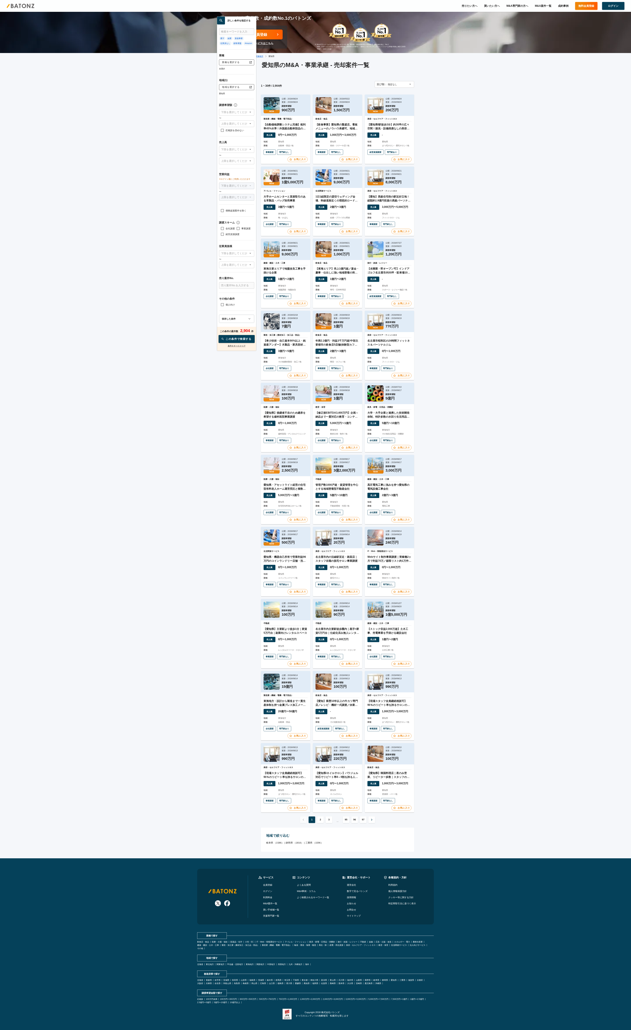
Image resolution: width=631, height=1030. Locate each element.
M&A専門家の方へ (517, 5)
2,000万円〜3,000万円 (333, 999)
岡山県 (254, 983)
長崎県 (333, 983)
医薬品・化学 (236, 942)
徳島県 (280, 983)
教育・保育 (383, 945)
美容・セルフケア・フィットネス (361, 945)
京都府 (420, 980)
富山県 (333, 980)
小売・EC (249, 942)
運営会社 (351, 885)
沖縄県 (378, 983)
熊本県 (341, 983)
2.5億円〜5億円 (204, 1002)
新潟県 (324, 980)
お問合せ (351, 909)
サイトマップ (354, 915)
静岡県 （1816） (294, 842)
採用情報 (351, 897)
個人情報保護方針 (397, 891)
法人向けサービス (417, 945)
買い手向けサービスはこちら (256, 43)
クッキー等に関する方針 (401, 897)
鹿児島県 (369, 983)
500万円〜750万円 (267, 999)
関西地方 (260, 964)
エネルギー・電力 (402, 942)
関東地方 (220, 964)
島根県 (246, 983)
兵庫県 (209, 983)
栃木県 (270, 980)
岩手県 (218, 980)
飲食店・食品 (203, 942)
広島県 (263, 983)
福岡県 (315, 983)
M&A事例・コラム (306, 891)
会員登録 (267, 885)
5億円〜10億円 (220, 1002)
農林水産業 (418, 942)
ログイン (267, 891)
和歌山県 (227, 983)
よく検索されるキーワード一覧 (313, 897)
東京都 (305, 980)
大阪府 (200, 983)
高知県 (307, 983)
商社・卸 (323, 945)
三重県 (402, 980)
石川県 (341, 980)
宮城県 (226, 980)
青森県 (209, 980)
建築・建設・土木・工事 (208, 945)
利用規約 (392, 885)
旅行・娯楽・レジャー (347, 942)
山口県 (272, 983)
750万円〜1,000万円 (288, 999)
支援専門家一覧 (271, 915)
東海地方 (259, 56)
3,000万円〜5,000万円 (356, 999)
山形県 (244, 980)
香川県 (289, 983)
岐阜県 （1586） (275, 842)
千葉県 (296, 980)
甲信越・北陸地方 (235, 964)
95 (346, 819)
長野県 (368, 980)
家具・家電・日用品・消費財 (322, 942)
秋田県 (235, 980)
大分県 (350, 983)
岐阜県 (376, 980)
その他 (200, 948)
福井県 (350, 980)
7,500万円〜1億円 (399, 999)
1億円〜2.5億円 (417, 999)
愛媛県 (298, 983)
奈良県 (218, 983)
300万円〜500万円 (248, 999)
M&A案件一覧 (543, 5)
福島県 (252, 980)
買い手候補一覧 (271, 909)
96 (354, 819)
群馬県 (278, 980)
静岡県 (385, 980)
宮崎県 (359, 983)
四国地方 (282, 964)
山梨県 (359, 980)
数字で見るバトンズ (357, 891)
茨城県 (261, 980)
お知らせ (351, 903)
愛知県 (394, 980)
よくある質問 (304, 885)
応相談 (200, 999)
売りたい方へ (470, 5)
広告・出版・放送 (383, 942)
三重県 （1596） (314, 842)
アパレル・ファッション (295, 942)
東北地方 (210, 964)
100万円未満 (211, 999)
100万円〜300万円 (228, 999)
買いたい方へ (492, 5)
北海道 (200, 964)
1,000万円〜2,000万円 (310, 999)
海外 (307, 964)
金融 (371, 942)
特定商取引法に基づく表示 (402, 903)
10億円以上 (235, 1002)
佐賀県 (324, 983)
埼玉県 (287, 980)
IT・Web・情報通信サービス (269, 942)
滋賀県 (411, 980)
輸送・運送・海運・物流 (305, 945)
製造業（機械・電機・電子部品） (277, 945)
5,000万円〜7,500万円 (378, 999)
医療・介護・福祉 (220, 942)
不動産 (363, 942)
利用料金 (267, 897)
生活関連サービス (399, 945)
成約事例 (563, 5)
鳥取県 (237, 983)
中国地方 (271, 964)
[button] (236, 112)
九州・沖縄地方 (295, 964)
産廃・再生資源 (336, 945)
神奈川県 (314, 980)
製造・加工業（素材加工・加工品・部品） (240, 945)
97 (363, 819)
